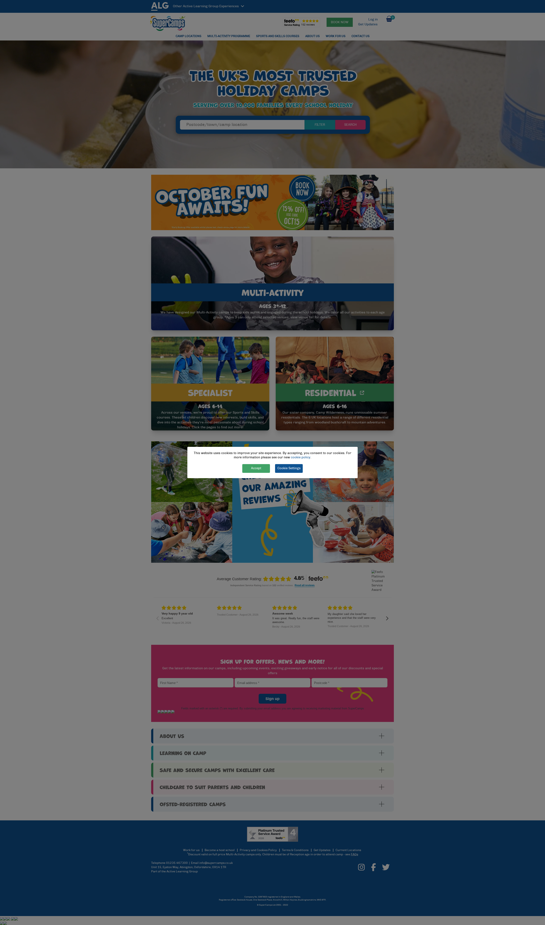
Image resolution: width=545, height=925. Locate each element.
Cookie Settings (289, 468)
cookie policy (300, 457)
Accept (256, 468)
